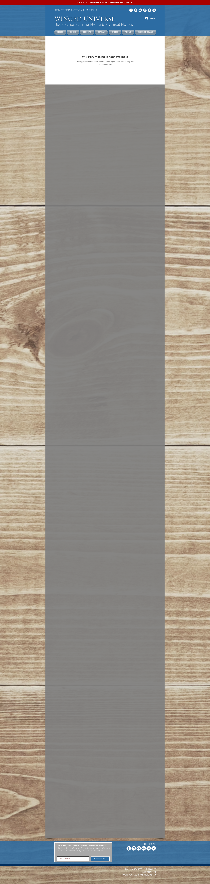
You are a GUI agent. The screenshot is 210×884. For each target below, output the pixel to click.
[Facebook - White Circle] (131, 10)
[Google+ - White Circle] (149, 10)
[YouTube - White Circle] (140, 10)
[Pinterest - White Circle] (145, 10)
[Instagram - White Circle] (135, 10)
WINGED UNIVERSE (85, 19)
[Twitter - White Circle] (154, 10)
